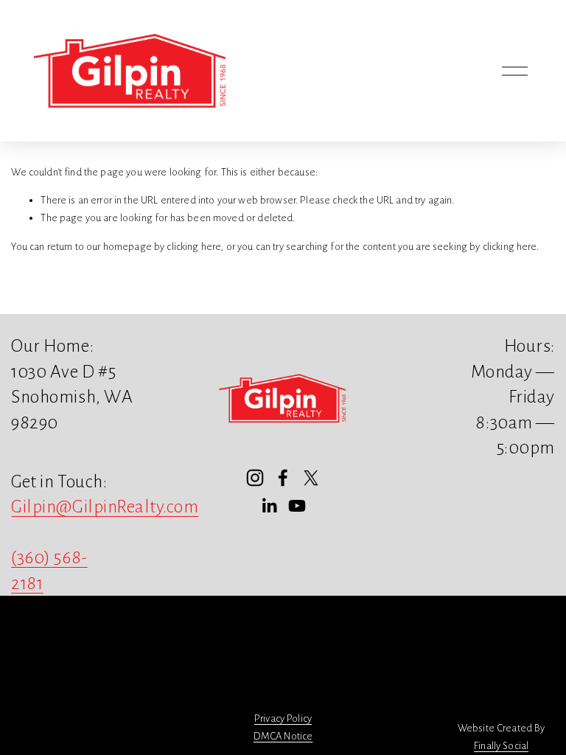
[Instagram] (255, 478)
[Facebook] (283, 478)
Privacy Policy (283, 718)
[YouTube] (297, 506)
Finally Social (501, 745)
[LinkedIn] (269, 506)
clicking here (193, 246)
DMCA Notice (283, 736)
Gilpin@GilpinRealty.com (104, 506)
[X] (311, 478)
